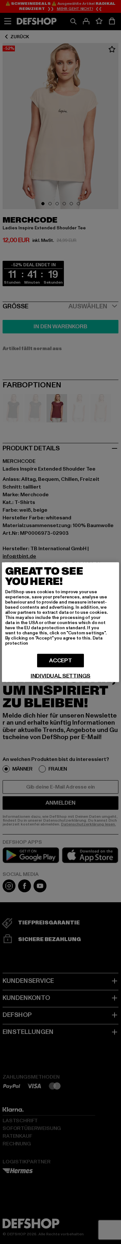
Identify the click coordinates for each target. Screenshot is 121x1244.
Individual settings (61, 675)
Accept (60, 660)
